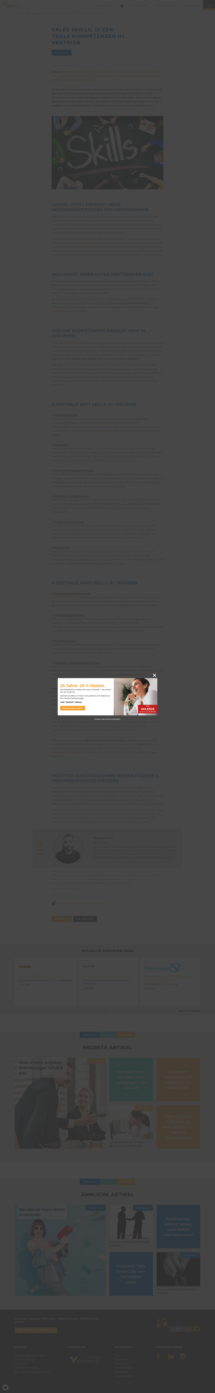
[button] (5, 1387)
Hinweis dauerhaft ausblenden (107, 719)
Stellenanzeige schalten (72, 708)
